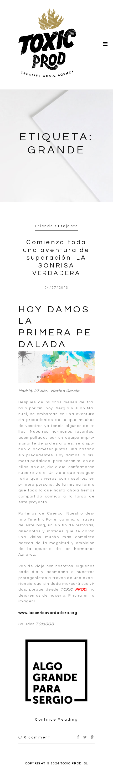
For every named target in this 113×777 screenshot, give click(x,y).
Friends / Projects (56, 226)
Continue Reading (56, 719)
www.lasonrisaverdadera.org (47, 613)
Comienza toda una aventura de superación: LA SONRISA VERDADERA (56, 257)
